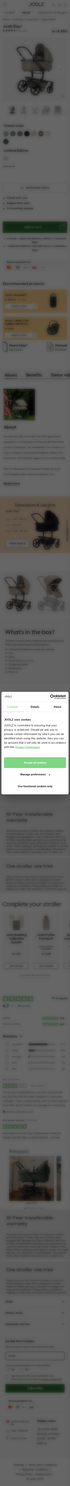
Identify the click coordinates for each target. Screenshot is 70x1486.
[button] (9, 69)
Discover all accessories (35, 975)
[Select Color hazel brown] (41, 134)
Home (6, 19)
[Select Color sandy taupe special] (48, 134)
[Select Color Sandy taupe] (34, 134)
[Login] (59, 4)
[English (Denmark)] (7, 1421)
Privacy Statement (27, 746)
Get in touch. (16, 349)
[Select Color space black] (27, 134)
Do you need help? (16, 4)
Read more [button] (12, 483)
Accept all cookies (35, 762)
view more (17, 543)
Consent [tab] (12, 706)
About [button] (26, 12)
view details (16, 966)
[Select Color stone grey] (13, 134)
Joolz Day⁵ (32, 19)
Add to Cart (19, 306)
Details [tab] (35, 706)
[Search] (53, 4)
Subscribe (35, 1388)
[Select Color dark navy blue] (6, 142)
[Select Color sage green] (6, 134)
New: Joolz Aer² (15, 4)
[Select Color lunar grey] (6, 159)
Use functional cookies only (35, 786)
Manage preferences (33, 774)
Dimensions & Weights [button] (53, 12)
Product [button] (9, 12)
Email (12, 1356)
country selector (20, 1421)
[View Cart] (64, 4)
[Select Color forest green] (20, 134)
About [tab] (57, 706)
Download (60, 349)
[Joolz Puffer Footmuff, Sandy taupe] (46, 923)
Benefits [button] (34, 375)
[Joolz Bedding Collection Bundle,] (16, 923)
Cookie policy (43, 1474)
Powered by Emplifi (36, 1208)
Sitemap (18, 1465)
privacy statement (52, 1379)
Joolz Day (18, 19)
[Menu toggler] (5, 5)
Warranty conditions (35, 1469)
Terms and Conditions (42, 1465)
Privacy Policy (24, 1474)
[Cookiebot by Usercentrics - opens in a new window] (50, 696)
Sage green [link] (48, 19)
